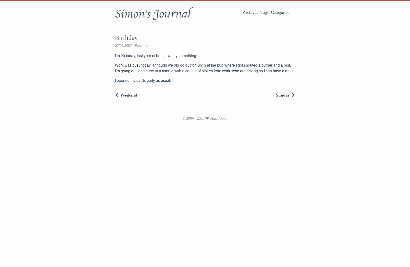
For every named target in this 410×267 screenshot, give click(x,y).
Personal (141, 45)
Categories (280, 12)
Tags (265, 12)
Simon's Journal (153, 14)
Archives (250, 12)
